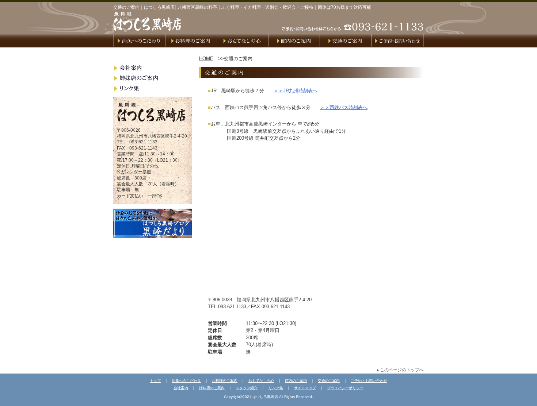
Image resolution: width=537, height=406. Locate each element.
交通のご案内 (329, 381)
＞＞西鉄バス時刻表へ (343, 107)
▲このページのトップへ (400, 369)
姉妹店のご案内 (212, 388)
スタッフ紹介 (247, 388)
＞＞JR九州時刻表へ (295, 90)
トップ (155, 381)
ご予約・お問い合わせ (369, 381)
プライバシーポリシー (345, 388)
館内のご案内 (296, 381)
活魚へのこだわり (186, 381)
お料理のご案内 (224, 381)
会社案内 (181, 388)
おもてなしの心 (261, 381)
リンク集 (275, 388)
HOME (206, 58)
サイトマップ (305, 388)
